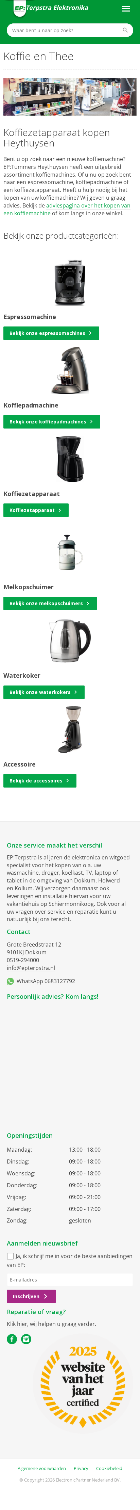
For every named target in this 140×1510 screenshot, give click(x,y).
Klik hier (17, 1324)
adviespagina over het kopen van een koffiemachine (66, 209)
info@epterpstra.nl (31, 968)
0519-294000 (23, 960)
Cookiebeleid (109, 1468)
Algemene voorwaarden (42, 1468)
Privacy (81, 1468)
